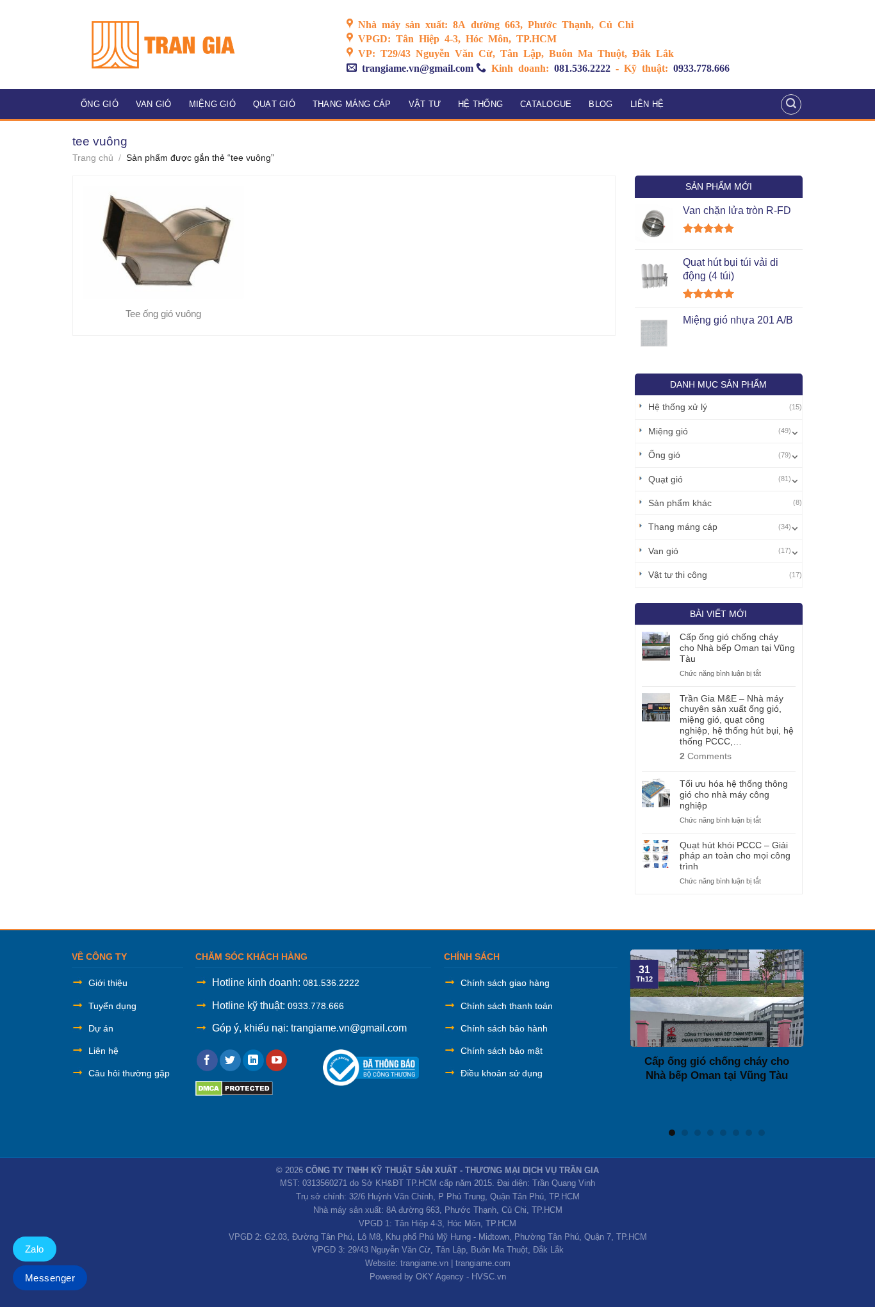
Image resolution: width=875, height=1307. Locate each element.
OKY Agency (440, 1276)
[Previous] (640, 1033)
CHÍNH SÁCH (472, 956)
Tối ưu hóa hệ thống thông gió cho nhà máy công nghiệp (734, 794)
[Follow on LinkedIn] (253, 1060)
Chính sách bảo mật (502, 1051)
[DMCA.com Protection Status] (234, 1087)
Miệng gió (212, 104)
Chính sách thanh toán (507, 1006)
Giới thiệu (107, 983)
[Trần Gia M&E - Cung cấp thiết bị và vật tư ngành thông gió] (199, 44)
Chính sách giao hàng (505, 983)
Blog (600, 104)
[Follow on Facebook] (207, 1060)
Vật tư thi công (677, 575)
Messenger (50, 1277)
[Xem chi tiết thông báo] (371, 1067)
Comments (706, 756)
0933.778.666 (701, 67)
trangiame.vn (424, 1263)
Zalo (34, 1249)
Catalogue (545, 104)
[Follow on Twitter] (230, 1060)
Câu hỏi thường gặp (129, 1073)
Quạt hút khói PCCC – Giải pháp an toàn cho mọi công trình (735, 856)
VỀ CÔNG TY (99, 956)
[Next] (793, 1033)
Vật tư (425, 104)
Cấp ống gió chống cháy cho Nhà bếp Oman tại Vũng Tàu (737, 648)
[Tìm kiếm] (791, 104)
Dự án (100, 1028)
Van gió (154, 104)
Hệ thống (480, 104)
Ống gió (100, 104)
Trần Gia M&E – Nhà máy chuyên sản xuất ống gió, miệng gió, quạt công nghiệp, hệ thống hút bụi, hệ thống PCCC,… (737, 719)
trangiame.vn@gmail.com (417, 67)
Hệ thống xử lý (677, 407)
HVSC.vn (488, 1276)
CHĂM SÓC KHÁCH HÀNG (251, 956)
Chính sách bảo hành (504, 1028)
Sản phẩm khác (680, 503)
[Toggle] (795, 431)
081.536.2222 (582, 67)
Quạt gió (274, 104)
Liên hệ (647, 104)
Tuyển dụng (112, 1006)
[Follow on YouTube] (276, 1060)
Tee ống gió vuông (163, 313)
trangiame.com (483, 1263)
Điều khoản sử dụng (502, 1073)
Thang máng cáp (352, 104)
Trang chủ (92, 157)
